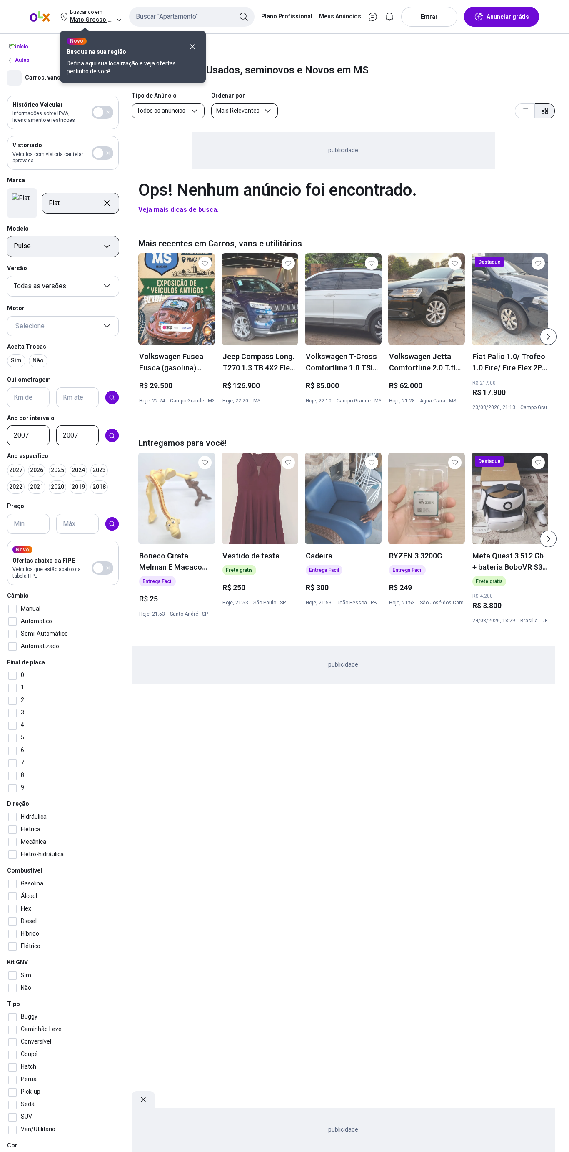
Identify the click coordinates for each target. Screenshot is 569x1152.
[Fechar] (192, 47)
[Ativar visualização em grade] (545, 110)
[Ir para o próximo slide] (548, 336)
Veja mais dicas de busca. (178, 210)
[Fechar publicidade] (143, 1099)
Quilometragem (29, 379)
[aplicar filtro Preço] (112, 524)
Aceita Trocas (26, 346)
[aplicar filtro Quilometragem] (112, 397)
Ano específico (27, 456)
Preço (15, 506)
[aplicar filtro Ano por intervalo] (112, 436)
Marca (16, 180)
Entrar (429, 16)
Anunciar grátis (508, 16)
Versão (17, 268)
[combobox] (192, 17)
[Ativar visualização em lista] (525, 110)
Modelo (18, 228)
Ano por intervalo (31, 418)
